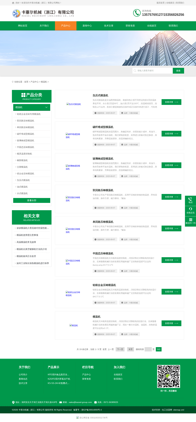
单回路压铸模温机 (25, 127)
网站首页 (22, 25)
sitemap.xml (178, 410)
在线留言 (170, 3)
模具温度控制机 (24, 153)
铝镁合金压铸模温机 (104, 285)
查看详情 (169, 102)
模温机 (44, 82)
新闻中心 (87, 25)
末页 (131, 349)
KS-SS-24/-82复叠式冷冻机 (59, 383)
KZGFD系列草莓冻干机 (59, 379)
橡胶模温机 (22, 160)
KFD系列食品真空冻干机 (59, 374)
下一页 (120, 349)
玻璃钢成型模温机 (25, 140)
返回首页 (161, 3)
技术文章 (108, 25)
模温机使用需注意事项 (27, 235)
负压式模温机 (23, 180)
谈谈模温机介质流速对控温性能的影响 (33, 228)
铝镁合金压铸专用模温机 (29, 114)
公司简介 (23, 374)
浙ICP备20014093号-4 (91, 410)
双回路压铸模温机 (25, 120)
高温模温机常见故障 (26, 242)
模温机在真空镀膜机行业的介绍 (32, 249)
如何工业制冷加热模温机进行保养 (33, 263)
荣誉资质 (130, 25)
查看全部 (31, 200)
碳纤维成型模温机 (25, 134)
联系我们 (180, 3)
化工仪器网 (167, 410)
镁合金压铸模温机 (25, 173)
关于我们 (44, 25)
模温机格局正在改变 (26, 256)
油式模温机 (22, 186)
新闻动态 (23, 379)
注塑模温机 (22, 167)
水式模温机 (22, 193)
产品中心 (65, 25)
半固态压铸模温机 (25, 147)
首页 (26, 82)
